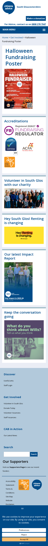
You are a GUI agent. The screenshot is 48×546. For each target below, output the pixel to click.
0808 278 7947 (39, 24)
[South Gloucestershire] (8, 13)
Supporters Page (17, 467)
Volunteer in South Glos (13, 403)
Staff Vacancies (10, 417)
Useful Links (9, 381)
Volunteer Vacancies (12, 413)
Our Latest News (10, 435)
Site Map (9, 496)
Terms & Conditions (10, 491)
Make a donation (36, 18)
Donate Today (9, 408)
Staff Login (8, 385)
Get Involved (16, 37)
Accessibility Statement (10, 483)
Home (5, 37)
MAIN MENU (9, 29)
